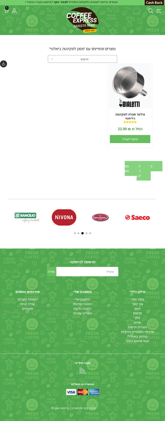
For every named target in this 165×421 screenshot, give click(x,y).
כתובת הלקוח (82, 308)
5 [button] (75, 233)
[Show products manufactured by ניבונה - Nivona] (64, 217)
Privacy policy (137, 336)
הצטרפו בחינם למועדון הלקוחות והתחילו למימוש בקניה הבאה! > (71, 2)
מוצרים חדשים (137, 327)
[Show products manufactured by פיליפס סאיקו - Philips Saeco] (137, 217)
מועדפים (27, 308)
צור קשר (137, 304)
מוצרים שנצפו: (82, 313)
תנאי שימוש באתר (137, 341)
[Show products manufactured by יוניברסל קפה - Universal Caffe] (100, 217)
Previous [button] (156, 217)
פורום (137, 322)
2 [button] (86, 233)
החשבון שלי (82, 299)
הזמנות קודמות (82, 304)
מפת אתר (137, 299)
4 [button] (78, 233)
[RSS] (82, 371)
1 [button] (90, 233)
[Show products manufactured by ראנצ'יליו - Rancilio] (27, 217)
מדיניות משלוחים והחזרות (137, 331)
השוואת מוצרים (28, 299)
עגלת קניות (27, 304)
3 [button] (82, 233)
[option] (137, 217)
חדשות (137, 313)
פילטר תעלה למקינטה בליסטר (130, 116)
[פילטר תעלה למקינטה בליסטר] (130, 86)
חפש (137, 308)
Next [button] (9, 217)
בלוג (137, 318)
